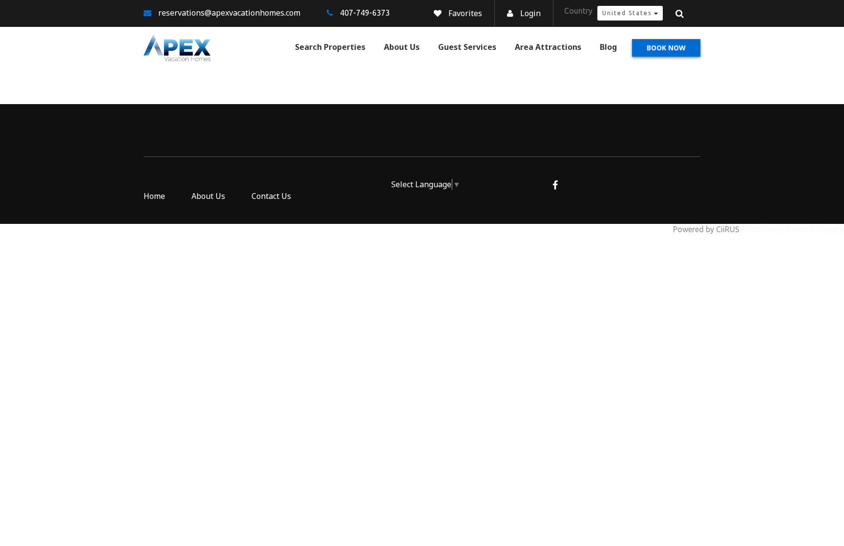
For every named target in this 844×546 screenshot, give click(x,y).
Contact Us (271, 196)
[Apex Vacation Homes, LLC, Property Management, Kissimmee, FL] (341, 189)
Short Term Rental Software (792, 229)
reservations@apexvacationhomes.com (229, 13)
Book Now (666, 47)
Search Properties (330, 47)
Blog (608, 47)
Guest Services (467, 47)
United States (628, 13)
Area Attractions (548, 47)
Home (154, 196)
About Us (402, 47)
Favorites (465, 13)
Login (530, 13)
